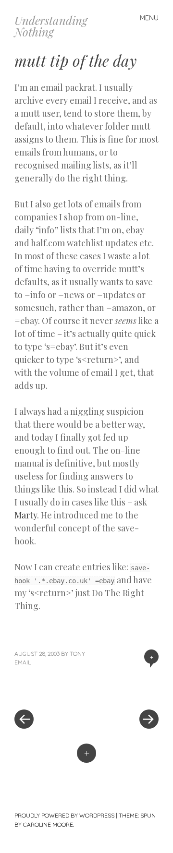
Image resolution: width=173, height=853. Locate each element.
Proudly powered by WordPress (64, 815)
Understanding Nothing (50, 25)
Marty (25, 515)
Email (22, 662)
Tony (77, 653)
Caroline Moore (48, 824)
